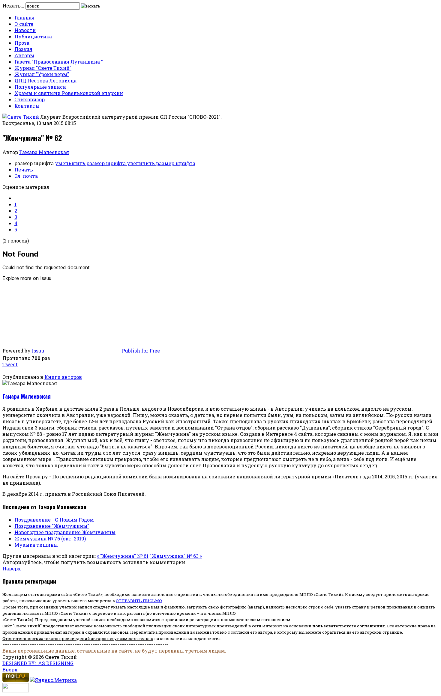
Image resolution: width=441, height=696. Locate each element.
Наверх (11, 568)
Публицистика (33, 36)
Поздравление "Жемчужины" (51, 526)
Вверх (10, 669)
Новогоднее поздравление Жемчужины (65, 532)
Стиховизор (29, 99)
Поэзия (23, 49)
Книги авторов (63, 377)
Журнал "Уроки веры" (41, 74)
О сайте (23, 24)
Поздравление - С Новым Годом (54, 519)
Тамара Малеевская (44, 152)
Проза (21, 43)
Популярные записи (40, 87)
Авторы (24, 55)
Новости (25, 30)
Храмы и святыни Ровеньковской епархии (68, 93)
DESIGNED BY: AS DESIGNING (38, 663)
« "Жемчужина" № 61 (122, 556)
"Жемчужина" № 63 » (176, 556)
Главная (24, 17)
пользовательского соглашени (347, 626)
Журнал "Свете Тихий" (42, 68)
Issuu (38, 350)
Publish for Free (141, 350)
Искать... (13, 5)
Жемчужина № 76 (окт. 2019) (50, 538)
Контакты (27, 106)
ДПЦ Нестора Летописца (45, 80)
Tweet (10, 364)
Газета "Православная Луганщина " (58, 61)
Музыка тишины (36, 545)
